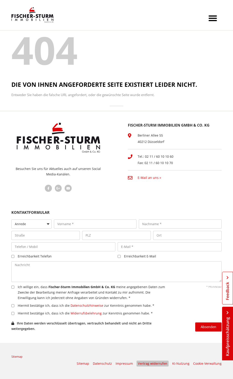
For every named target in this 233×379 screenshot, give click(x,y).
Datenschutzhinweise (87, 305)
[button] (213, 18)
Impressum (124, 363)
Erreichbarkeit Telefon (35, 256)
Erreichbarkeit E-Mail (140, 256)
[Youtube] (68, 188)
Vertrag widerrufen (152, 363)
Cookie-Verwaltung (207, 363)
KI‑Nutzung (181, 363)
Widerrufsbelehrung (86, 313)
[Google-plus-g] (58, 188)
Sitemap (17, 357)
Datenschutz (102, 363)
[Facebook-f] (48, 188)
